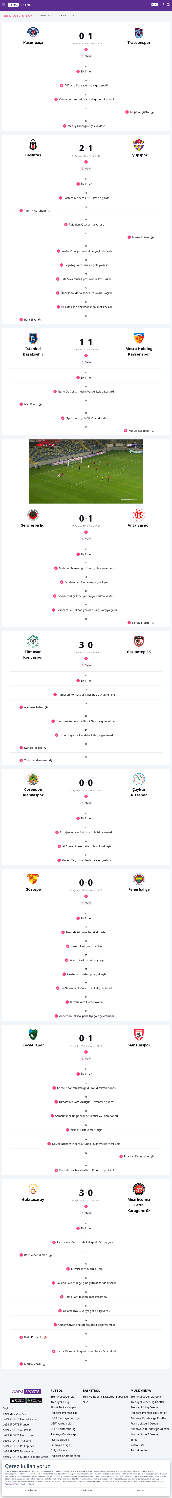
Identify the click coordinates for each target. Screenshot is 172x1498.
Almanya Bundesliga (63, 1434)
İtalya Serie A (59, 1450)
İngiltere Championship (66, 1456)
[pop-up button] (132, 498)
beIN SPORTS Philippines (18, 1446)
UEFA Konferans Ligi (63, 1429)
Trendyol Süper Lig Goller (147, 1396)
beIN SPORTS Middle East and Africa (26, 1457)
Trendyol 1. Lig (60, 1402)
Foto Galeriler (139, 1450)
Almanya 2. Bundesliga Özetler (150, 1429)
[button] (20, 5)
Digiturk (8, 1408)
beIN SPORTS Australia (17, 1430)
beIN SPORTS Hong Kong (19, 1435)
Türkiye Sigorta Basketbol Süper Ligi (105, 1396)
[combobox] (17, 16)
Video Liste (137, 1445)
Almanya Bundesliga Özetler (148, 1418)
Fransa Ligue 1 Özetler (145, 1423)
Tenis (134, 1439)
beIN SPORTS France (16, 1424)
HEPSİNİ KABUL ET (31, 1490)
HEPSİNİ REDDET (86, 1490)
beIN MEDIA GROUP (15, 1414)
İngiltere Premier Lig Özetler (149, 1413)
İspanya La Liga (60, 1445)
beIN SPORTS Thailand (17, 1440)
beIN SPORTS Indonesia (18, 1451)
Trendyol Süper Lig (62, 1396)
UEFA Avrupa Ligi (61, 1423)
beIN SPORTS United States (20, 1419)
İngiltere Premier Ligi (64, 1413)
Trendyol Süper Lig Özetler (147, 1402)
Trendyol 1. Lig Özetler (145, 1407)
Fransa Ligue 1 (60, 1439)
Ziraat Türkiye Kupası (64, 1407)
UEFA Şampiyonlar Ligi (65, 1418)
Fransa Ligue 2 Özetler (145, 1434)
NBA (85, 1402)
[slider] (86, 492)
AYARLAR (140, 1490)
